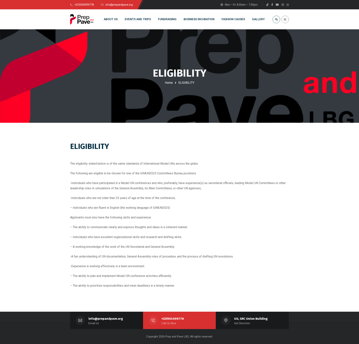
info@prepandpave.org (105, 318)
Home (169, 82)
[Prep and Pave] (82, 19)
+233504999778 (172, 318)
